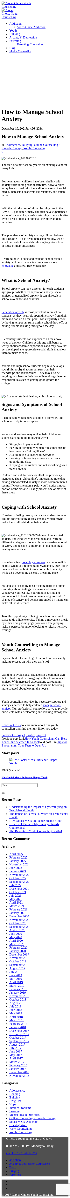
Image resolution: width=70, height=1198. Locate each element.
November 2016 (19, 1075)
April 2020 (16, 940)
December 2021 (19, 888)
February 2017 (18, 1065)
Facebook (8, 735)
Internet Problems (20, 1107)
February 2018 (18, 1023)
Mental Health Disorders (24, 1114)
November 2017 (19, 1034)
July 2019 (15, 971)
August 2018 (17, 1003)
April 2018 (16, 1016)
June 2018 (15, 1010)
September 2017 (19, 1041)
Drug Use (15, 1101)
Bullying (27, 144)
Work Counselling (20, 1128)
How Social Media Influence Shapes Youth (24, 777)
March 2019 (16, 985)
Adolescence (12, 144)
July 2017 (15, 1048)
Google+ (19, 735)
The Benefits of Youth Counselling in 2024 (35, 831)
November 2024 (19, 864)
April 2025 (16, 854)
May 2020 (15, 937)
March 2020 (16, 944)
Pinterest (41, 735)
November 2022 (19, 874)
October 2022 (17, 878)
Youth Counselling (34, 148)
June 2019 (15, 975)
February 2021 (18, 909)
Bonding (14, 1094)
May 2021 (15, 899)
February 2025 (18, 857)
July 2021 (15, 895)
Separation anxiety (13, 312)
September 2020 (19, 926)
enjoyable (8, 265)
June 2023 (15, 867)
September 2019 (19, 964)
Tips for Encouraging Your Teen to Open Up (34, 743)
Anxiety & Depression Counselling (29, 1163)
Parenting (15, 1174)
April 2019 (16, 982)
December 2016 (19, 1072)
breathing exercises (33, 562)
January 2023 (17, 871)
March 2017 (16, 1061)
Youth (12, 1167)
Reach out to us (11, 725)
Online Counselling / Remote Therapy (32, 1118)
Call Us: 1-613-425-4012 (21, 1153)
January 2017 (17, 1068)
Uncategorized (18, 1125)
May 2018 (15, 1013)
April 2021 (16, 902)
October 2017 (17, 1037)
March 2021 (16, 906)
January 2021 (17, 913)
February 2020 (18, 947)
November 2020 (19, 919)
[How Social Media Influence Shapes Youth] (35, 763)
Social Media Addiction (23, 1121)
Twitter (30, 735)
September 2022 (19, 881)
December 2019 (19, 954)
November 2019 (19, 958)
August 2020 (17, 930)
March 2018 (16, 1020)
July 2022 (15, 885)
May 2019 (15, 978)
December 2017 (19, 1030)
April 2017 (16, 1058)
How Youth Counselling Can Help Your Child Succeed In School (34, 740)
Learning (14, 1111)
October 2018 (17, 999)
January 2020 (17, 951)
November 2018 (19, 996)
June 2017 (15, 1051)
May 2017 (15, 1055)
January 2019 (17, 992)
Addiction (15, 1160)
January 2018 (17, 1027)
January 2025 (17, 861)
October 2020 (17, 923)
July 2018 (15, 1006)
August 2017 (17, 1044)
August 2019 (17, 968)
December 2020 (19, 916)
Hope (12, 1104)
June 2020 (15, 933)
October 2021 (17, 892)
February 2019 (18, 989)
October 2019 (17, 961)
